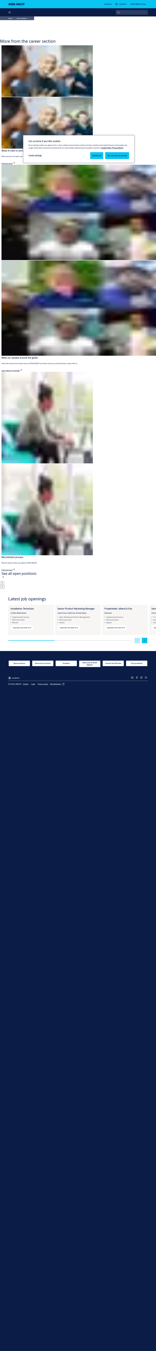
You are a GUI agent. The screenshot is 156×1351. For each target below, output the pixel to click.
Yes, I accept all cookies (117, 155)
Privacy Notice (117, 148)
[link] (108, 4)
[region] (79, 149)
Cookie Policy (106, 148)
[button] (2, 583)
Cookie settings (35, 155)
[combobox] (132, 12)
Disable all (96, 155)
